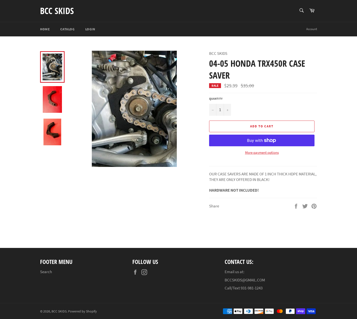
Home (45, 29)
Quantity (215, 98)
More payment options (262, 152)
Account (311, 29)
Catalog (67, 29)
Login (90, 29)
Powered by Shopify (82, 311)
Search (46, 271)
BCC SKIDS (57, 11)
